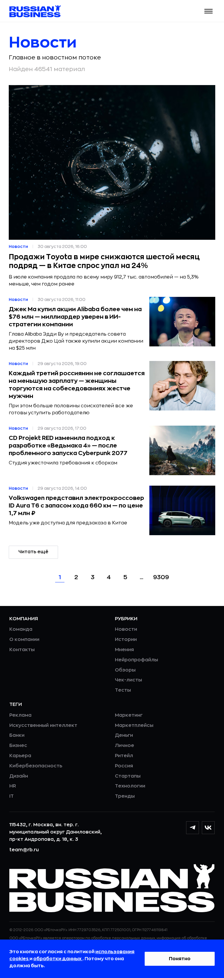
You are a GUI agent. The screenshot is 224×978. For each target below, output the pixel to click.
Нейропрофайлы (136, 660)
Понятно (179, 958)
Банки (16, 735)
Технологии (130, 786)
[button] (208, 11)
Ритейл (124, 755)
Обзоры (125, 670)
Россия (124, 766)
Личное (124, 745)
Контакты (22, 649)
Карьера (20, 755)
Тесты (123, 690)
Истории (126, 639)
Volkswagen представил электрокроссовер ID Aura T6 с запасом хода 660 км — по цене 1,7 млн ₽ (76, 505)
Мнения (124, 649)
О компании (24, 639)
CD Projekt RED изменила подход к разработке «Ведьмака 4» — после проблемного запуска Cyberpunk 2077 (68, 445)
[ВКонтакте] (208, 827)
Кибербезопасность (35, 766)
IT (11, 796)
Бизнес (18, 745)
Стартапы (128, 776)
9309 (161, 577)
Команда (20, 629)
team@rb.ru (24, 849)
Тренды (125, 796)
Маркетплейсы (134, 725)
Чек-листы (128, 680)
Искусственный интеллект (43, 725)
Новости (126, 629)
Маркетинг (129, 715)
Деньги (124, 735)
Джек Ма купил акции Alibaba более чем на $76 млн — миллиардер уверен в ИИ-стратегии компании (75, 316)
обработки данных (58, 958)
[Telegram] (192, 827)
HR (12, 786)
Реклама (20, 715)
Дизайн (18, 776)
